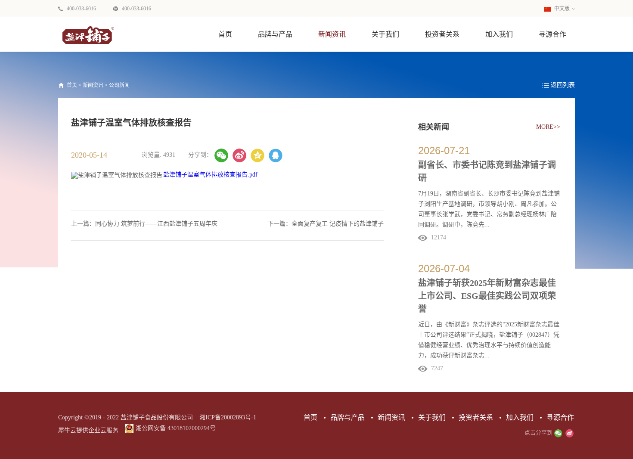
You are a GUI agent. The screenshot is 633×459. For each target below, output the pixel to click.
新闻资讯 (93, 85)
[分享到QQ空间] (257, 155)
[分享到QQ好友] (275, 155)
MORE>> (548, 127)
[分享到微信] (221, 155)
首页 (225, 34)
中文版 (561, 9)
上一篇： (144, 223)
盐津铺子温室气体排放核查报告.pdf (210, 174)
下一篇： (325, 223)
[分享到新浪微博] (239, 155)
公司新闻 (119, 85)
